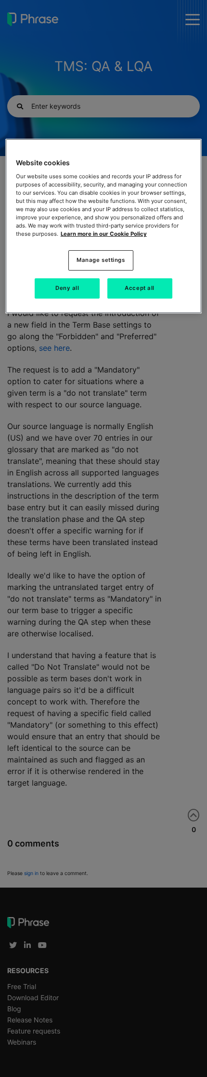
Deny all (67, 288)
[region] (103, 226)
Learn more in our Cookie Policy (104, 233)
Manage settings (101, 260)
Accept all (140, 288)
